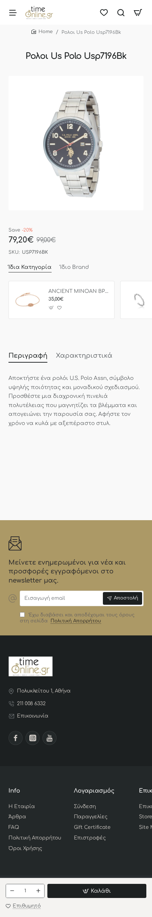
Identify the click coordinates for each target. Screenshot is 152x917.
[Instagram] (32, 738)
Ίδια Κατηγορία (30, 267)
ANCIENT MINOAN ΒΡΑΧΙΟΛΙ (78, 291)
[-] (12, 891)
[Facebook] (15, 738)
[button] (96, 891)
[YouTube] (49, 738)
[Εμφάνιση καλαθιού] (137, 12)
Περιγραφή (27, 355)
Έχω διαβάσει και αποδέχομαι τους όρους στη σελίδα (77, 618)
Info (14, 791)
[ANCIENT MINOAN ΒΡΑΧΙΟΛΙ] (27, 300)
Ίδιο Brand (74, 267)
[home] (42, 32)
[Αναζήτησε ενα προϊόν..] (120, 12)
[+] (38, 891)
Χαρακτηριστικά (84, 355)
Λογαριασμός (94, 791)
